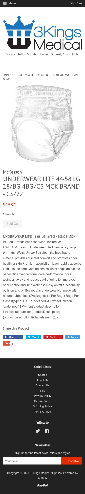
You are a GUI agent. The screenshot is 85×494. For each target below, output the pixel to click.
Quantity (9, 214)
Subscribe (71, 461)
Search (42, 375)
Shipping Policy (42, 406)
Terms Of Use (42, 411)
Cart (79, 3)
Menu (12, 3)
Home (6, 74)
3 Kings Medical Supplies (46, 473)
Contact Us (42, 385)
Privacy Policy (42, 396)
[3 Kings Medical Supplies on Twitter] (38, 431)
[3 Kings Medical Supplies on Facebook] (47, 431)
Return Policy (42, 401)
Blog (42, 390)
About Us (42, 380)
